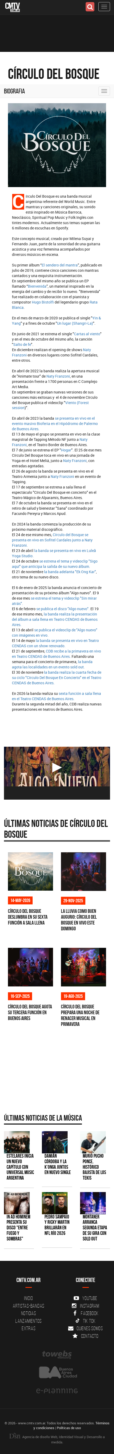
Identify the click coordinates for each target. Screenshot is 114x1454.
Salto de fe (22, 344)
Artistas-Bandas (28, 1306)
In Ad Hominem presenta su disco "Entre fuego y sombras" (18, 1228)
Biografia (14, 91)
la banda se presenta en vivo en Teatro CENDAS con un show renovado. (55, 643)
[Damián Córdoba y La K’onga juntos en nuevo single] (55, 1142)
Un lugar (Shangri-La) (75, 323)
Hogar (66, 449)
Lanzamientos (28, 1321)
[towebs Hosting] (57, 1354)
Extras (29, 1328)
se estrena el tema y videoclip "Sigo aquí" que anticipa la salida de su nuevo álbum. (55, 564)
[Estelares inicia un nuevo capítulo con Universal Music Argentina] (17, 1142)
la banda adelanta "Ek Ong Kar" (69, 571)
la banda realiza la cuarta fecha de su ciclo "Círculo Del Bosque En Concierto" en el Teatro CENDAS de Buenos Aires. (56, 677)
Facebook (90, 1313)
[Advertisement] (54, 1068)
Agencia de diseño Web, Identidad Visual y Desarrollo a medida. (63, 1439)
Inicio (28, 1298)
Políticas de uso (69, 1427)
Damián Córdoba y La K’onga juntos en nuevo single (58, 1164)
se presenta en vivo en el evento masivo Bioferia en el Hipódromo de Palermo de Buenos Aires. (55, 423)
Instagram (89, 1306)
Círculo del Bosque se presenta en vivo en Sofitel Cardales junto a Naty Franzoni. (52, 540)
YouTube (89, 1298)
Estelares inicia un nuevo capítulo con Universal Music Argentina (20, 1167)
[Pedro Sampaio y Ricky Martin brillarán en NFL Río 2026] (55, 1203)
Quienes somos (90, 1328)
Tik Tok (89, 1321)
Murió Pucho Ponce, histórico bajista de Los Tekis (94, 1167)
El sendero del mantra (60, 265)
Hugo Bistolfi (43, 302)
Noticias (28, 1313)
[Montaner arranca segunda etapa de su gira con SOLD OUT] (93, 1203)
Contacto (90, 1336)
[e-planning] (57, 1391)
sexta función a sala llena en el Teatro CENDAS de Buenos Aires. (56, 696)
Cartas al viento (87, 333)
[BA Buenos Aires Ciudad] (57, 1373)
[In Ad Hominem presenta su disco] (17, 1203)
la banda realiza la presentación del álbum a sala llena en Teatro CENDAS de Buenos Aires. (55, 619)
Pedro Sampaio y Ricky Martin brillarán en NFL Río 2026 (57, 1225)
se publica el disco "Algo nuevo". (63, 608)
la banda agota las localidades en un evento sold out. (52, 664)
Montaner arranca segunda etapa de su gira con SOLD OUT (95, 1228)
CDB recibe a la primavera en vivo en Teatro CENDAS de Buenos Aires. (56, 654)
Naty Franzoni (58, 376)
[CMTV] (12, 6)
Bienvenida (37, 286)
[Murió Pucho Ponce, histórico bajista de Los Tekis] (93, 1142)
